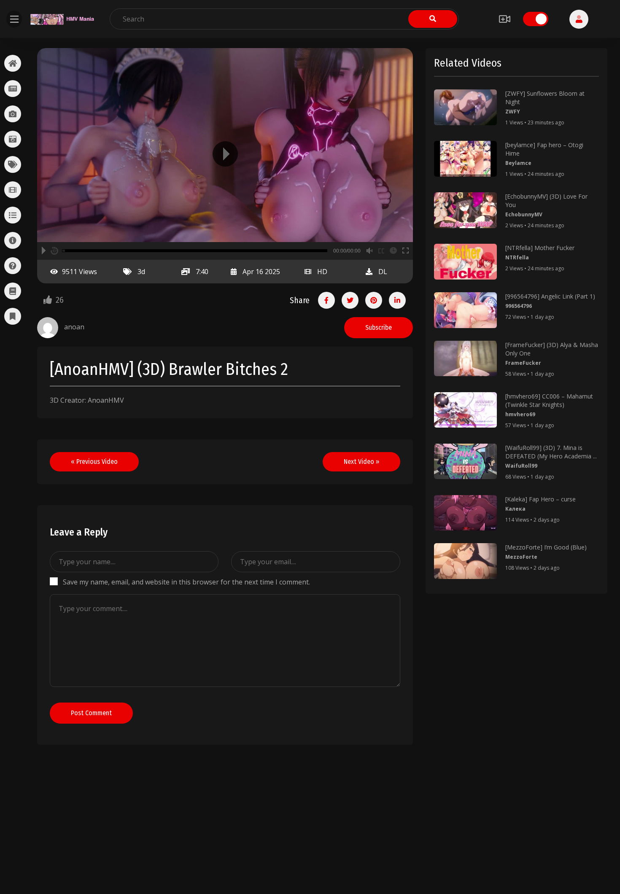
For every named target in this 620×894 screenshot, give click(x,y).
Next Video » (361, 462)
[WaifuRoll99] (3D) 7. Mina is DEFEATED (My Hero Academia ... (551, 452)
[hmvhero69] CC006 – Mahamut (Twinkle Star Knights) (549, 400)
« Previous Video (94, 462)
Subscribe (378, 327)
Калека (515, 508)
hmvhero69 (520, 414)
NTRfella (517, 257)
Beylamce (518, 163)
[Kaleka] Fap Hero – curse (540, 499)
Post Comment (91, 713)
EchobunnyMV (523, 214)
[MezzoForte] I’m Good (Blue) (546, 547)
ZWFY (512, 111)
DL (382, 271)
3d (141, 271)
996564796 (518, 306)
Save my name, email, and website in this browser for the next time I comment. (186, 582)
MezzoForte (521, 556)
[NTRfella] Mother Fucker (539, 248)
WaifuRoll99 (521, 465)
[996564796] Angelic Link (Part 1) (550, 296)
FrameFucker (523, 362)
